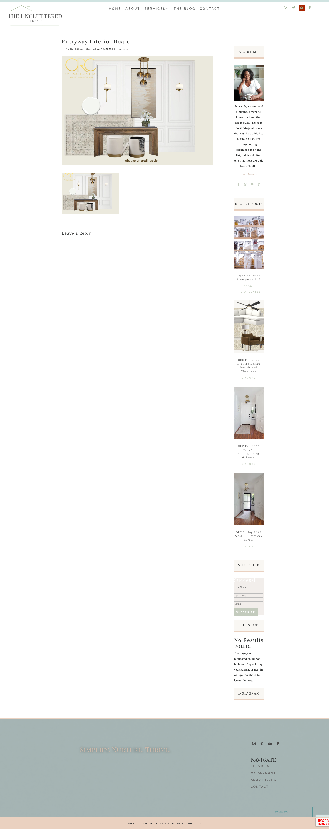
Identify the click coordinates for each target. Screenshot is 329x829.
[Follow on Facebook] (310, 8)
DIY (244, 377)
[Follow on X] (245, 184)
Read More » (249, 174)
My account (263, 773)
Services (155, 8)
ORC (252, 377)
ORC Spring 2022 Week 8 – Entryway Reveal (249, 536)
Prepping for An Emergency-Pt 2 (249, 278)
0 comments (120, 49)
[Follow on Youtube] (302, 8)
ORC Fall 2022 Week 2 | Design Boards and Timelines (249, 365)
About (132, 8)
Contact (210, 8)
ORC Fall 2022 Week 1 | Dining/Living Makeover (249, 452)
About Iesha (263, 780)
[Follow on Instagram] (286, 8)
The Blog (185, 8)
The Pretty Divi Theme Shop (174, 823)
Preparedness (249, 291)
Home (115, 8)
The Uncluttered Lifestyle (80, 49)
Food (248, 286)
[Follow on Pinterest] (294, 8)
